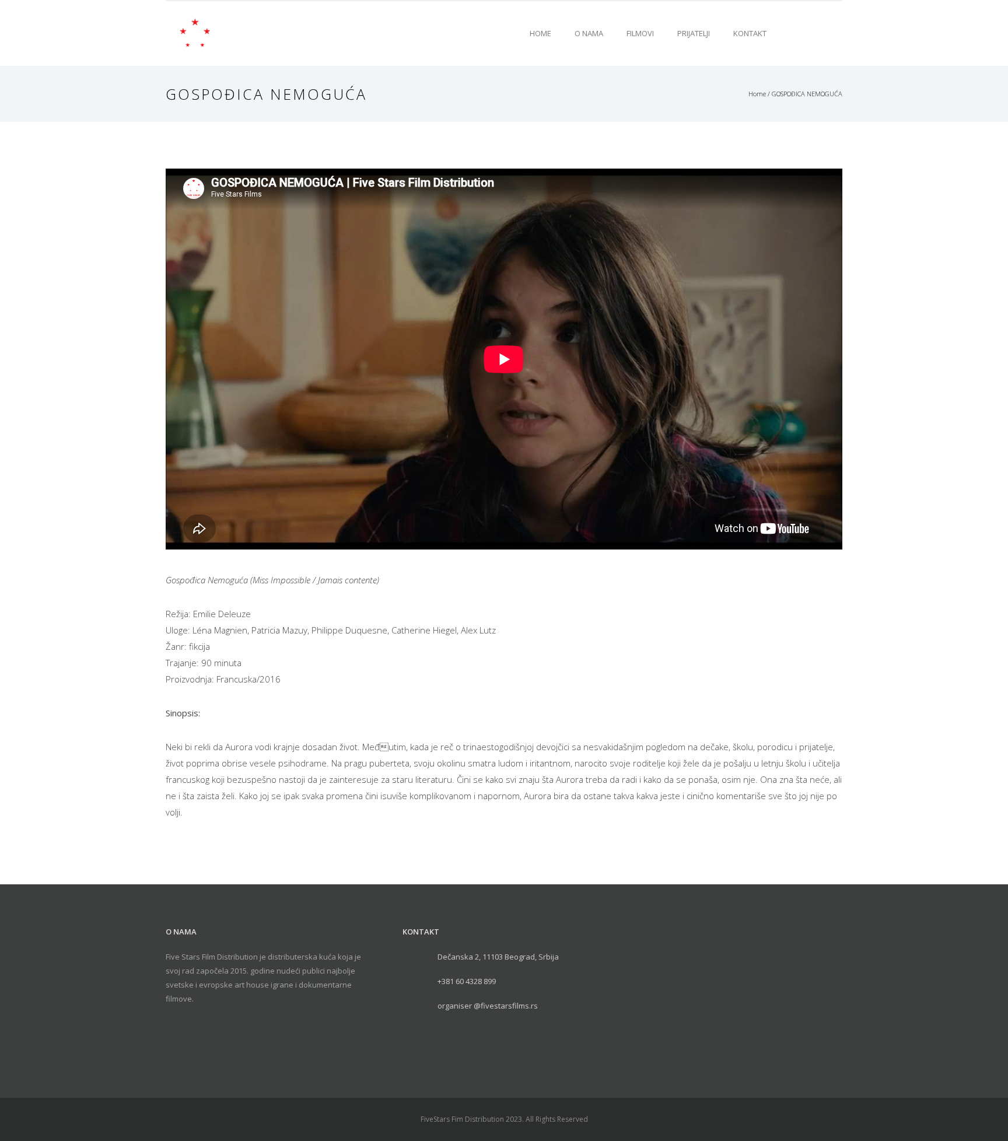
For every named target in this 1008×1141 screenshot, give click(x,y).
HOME (540, 33)
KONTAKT (749, 33)
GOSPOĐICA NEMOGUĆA (807, 93)
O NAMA (589, 33)
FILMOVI (640, 33)
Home (757, 93)
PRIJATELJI (693, 33)
